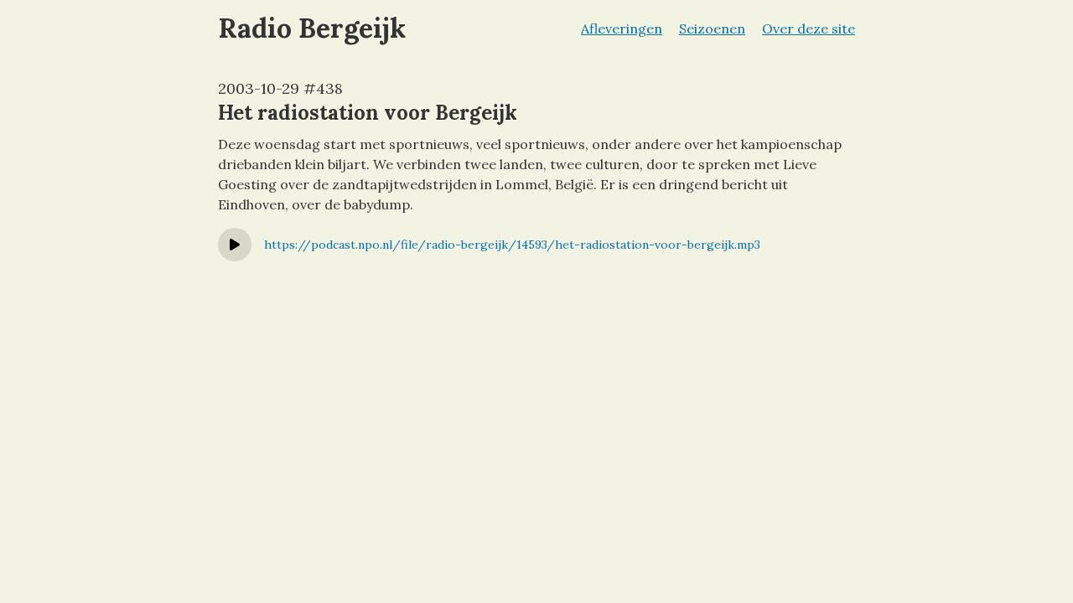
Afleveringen (621, 28)
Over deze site (808, 28)
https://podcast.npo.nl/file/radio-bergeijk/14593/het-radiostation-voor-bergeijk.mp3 (512, 244)
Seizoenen (712, 28)
